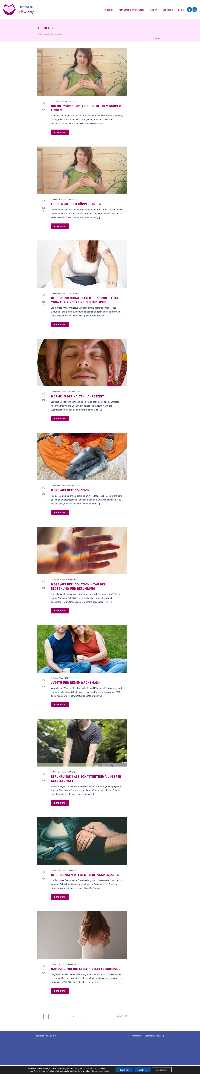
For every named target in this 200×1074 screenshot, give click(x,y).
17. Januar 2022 (73, 293)
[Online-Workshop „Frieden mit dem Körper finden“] (82, 72)
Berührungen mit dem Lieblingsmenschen (85, 875)
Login (181, 9)
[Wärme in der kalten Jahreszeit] (82, 362)
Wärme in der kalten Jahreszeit (77, 396)
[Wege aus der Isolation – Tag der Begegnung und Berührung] (82, 550)
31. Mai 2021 (71, 772)
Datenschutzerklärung (154, 1036)
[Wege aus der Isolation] (82, 456)
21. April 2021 (72, 870)
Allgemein (56, 199)
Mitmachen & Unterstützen (131, 9)
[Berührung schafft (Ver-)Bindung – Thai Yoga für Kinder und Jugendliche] (82, 264)
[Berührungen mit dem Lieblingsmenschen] (82, 841)
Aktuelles (108, 9)
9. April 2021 (71, 964)
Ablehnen (143, 1069)
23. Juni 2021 (64, 678)
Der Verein (167, 9)
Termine (56, 101)
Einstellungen (39, 1071)
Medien (153, 9)
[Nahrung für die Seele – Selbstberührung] (82, 935)
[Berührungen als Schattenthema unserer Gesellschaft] (82, 743)
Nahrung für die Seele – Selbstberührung (86, 969)
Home (157, 39)
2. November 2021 (73, 485)
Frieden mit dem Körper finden (76, 204)
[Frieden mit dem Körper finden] (82, 170)
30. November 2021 (74, 391)
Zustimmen (124, 1069)
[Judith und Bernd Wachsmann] (82, 649)
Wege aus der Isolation (70, 490)
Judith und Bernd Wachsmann (76, 683)
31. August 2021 (71, 579)
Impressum (136, 1036)
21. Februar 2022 (73, 199)
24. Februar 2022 (71, 101)
